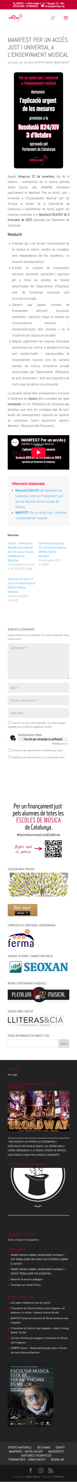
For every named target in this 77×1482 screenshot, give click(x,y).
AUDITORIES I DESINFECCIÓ (36, 1455)
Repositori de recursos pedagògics (27, 1279)
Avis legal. (13, 1074)
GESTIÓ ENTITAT (61, 62)
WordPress (59, 1476)
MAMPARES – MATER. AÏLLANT (26, 1451)
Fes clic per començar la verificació (43, 739)
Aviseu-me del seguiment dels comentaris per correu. (38, 750)
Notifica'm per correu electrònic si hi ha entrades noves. (39, 757)
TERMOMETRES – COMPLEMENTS (26, 1459)
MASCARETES (56, 1451)
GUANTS (60, 1447)
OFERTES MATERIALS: (20, 1447)
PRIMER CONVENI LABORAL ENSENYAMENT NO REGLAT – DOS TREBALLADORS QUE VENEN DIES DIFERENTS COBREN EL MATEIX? (39, 1259)
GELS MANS (43, 1447)
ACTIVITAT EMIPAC (44, 62)
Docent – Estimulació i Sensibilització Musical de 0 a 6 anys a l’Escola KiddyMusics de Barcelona (20, 551)
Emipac (14, 62)
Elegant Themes (32, 1476)
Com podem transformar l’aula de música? (31, 1302)
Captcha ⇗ (60, 743)
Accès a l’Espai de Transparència (23, 1239)
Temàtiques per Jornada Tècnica (26, 1285)
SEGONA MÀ (57, 1459)
